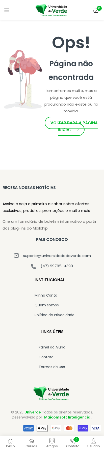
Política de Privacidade (54, 314)
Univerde (32, 412)
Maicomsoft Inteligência (67, 417)
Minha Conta (46, 295)
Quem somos (47, 305)
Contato (46, 357)
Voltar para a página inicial (74, 126)
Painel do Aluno (52, 347)
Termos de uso (52, 366)
